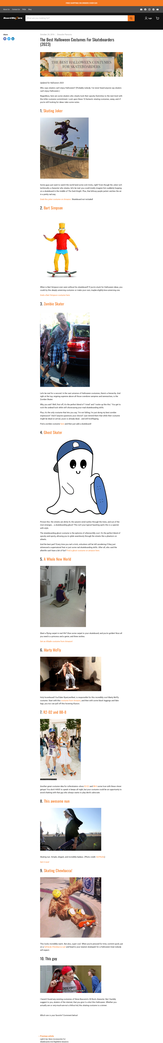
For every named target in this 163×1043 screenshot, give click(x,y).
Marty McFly (53, 650)
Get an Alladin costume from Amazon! (56, 641)
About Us (6, 9)
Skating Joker (53, 110)
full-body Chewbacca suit (55, 947)
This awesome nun (57, 801)
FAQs (24, 9)
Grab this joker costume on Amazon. (55, 199)
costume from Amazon (71, 700)
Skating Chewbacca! (58, 870)
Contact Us (16, 9)
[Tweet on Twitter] (8, 38)
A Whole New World (57, 559)
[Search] (131, 18)
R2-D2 (86, 786)
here (62, 424)
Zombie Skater (54, 303)
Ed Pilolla (100, 857)
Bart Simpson (53, 207)
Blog (29, 9)
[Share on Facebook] (4, 38)
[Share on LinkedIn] (12, 38)
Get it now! (44, 862)
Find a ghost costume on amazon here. (83, 550)
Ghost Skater (53, 432)
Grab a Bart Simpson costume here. (55, 295)
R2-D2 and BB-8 (55, 712)
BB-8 (95, 786)
